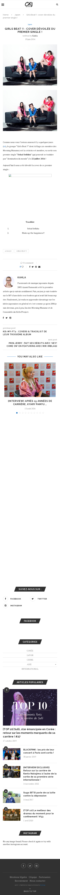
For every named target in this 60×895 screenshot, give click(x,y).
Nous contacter (37, 880)
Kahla (35, 35)
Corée (30, 650)
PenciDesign (42, 885)
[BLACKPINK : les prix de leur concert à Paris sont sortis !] (11, 754)
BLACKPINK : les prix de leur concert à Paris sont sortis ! (38, 751)
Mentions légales (18, 877)
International (30, 668)
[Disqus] (30, 455)
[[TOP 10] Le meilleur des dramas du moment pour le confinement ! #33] (11, 815)
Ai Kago (8, 251)
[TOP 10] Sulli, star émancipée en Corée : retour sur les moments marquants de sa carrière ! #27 (29, 733)
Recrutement (21, 880)
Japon (17, 15)
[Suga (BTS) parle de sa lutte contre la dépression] (11, 797)
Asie (29, 664)
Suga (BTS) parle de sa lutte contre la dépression (39, 794)
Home (6, 15)
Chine (30, 659)
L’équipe (33, 877)
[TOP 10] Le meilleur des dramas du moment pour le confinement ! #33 (38, 813)
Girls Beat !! (21, 251)
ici (5, 146)
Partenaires (44, 877)
